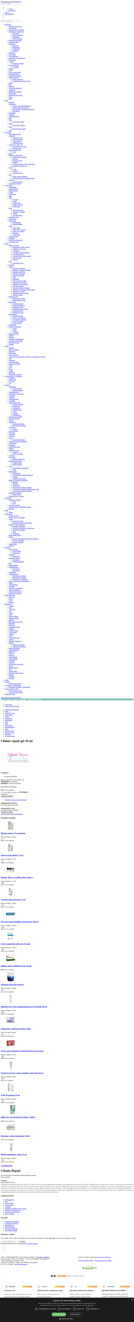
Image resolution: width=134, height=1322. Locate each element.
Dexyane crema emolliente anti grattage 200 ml (19, 922)
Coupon (8, 699)
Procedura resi (9, 1225)
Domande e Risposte (11, 1229)
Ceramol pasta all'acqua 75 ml (13, 900)
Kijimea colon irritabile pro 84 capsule (16, 966)
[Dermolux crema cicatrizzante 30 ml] (10, 1132)
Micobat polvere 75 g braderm (13, 833)
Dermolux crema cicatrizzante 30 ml (15, 1136)
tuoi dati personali (32, 1243)
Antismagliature (10, 727)
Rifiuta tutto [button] (75, 1314)
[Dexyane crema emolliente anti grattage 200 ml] (10, 918)
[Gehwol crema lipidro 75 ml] (10, 851)
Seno (6, 729)
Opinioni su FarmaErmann (13, 1210)
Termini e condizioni (43, 1257)
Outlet (3, 699)
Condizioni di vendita (11, 1223)
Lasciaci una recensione (12, 1212)
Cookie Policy (9, 1205)
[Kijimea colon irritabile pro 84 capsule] (10, 962)
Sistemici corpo (9, 732)
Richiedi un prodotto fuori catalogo (15, 1208)
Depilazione (8, 720)
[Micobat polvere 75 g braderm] (10, 829)
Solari (6, 711)
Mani (6, 724)
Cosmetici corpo (10, 713)
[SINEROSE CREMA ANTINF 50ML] (10, 1025)
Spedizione (12, 10)
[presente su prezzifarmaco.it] (89, 1267)
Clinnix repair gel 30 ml (12, 706)
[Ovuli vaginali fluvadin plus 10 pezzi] (10, 940)
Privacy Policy (9, 1203)
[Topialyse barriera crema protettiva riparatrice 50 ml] (10, 1069)
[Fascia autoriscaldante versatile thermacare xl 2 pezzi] (10, 1047)
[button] (67, 1319)
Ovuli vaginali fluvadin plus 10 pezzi (15, 944)
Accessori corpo (10, 736)
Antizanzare (8, 718)
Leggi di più (90, 1305)
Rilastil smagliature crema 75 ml (14, 1154)
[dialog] (67, 1310)
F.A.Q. (11, 9)
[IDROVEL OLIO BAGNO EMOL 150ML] (10, 1113)
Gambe (7, 717)
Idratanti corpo (9, 731)
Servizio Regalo (10, 1227)
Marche (14, 699)
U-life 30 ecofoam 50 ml (10, 1095)
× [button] (132, 1300)
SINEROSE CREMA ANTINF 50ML (16, 1029)
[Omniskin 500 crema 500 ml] (10, 981)
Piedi (6, 722)
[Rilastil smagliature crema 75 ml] (10, 1150)
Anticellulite (8, 725)
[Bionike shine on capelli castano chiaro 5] (10, 873)
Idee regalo (22, 699)
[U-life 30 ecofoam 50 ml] (10, 1091)
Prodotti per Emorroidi (12, 709)
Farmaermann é (9, 1200)
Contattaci (8, 1207)
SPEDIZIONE (9, 14)
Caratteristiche (7, 1166)
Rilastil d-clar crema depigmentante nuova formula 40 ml (24, 1007)
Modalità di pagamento (12, 1221)
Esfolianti (8, 734)
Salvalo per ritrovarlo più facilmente (16, 800)
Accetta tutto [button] (59, 1314)
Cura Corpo (8, 704)
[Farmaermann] (11, 1)
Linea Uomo (9, 715)
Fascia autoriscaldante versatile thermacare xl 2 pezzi (22, 1051)
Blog (6, 1201)
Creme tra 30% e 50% (34, 699)
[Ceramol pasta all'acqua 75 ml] (10, 896)
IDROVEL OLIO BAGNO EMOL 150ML (18, 1117)
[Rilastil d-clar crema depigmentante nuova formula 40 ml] (10, 1003)
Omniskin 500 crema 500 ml (12, 985)
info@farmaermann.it (21, 1264)
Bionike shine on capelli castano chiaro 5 (17, 877)
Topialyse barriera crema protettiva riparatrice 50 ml (22, 1073)
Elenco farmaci (9, 1214)
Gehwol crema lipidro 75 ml (12, 855)
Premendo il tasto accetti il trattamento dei (19, 1243)
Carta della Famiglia (11, 1230)
